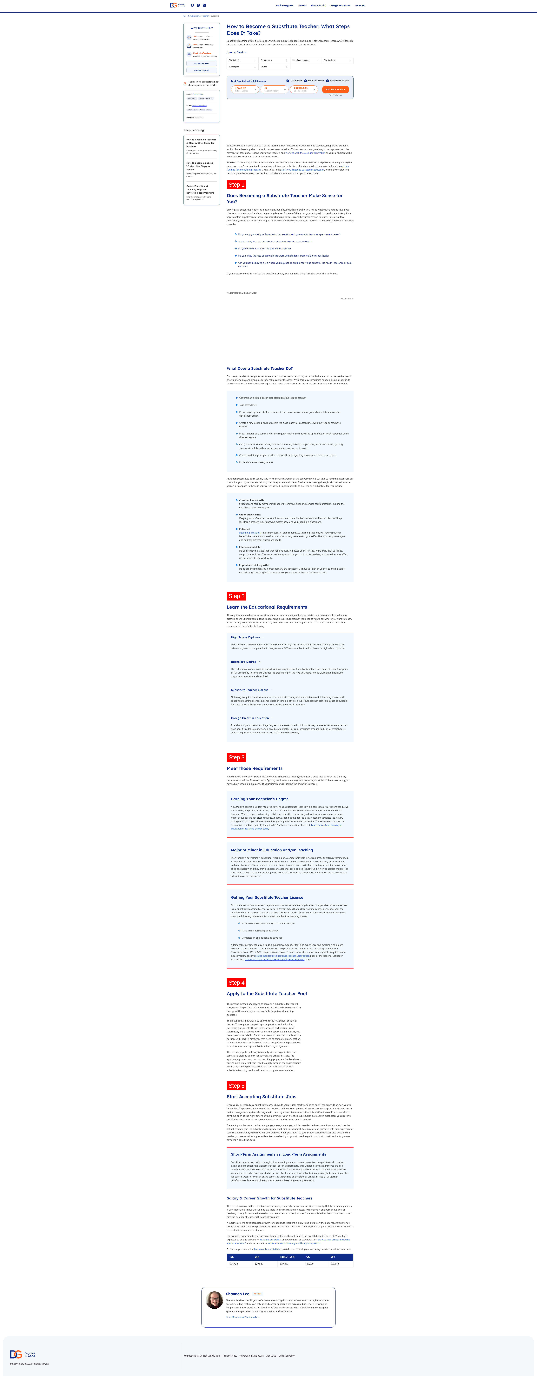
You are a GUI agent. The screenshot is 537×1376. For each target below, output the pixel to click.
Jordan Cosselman (199, 106)
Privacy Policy (230, 1356)
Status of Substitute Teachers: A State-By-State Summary (275, 959)
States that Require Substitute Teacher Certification (282, 956)
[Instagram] (198, 5)
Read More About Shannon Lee (242, 1317)
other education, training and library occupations (294, 1243)
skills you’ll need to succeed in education (303, 170)
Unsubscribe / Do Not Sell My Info (202, 1356)
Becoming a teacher (249, 533)
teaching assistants (270, 1240)
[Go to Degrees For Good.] (184, 16)
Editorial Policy (287, 1356)
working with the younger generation (305, 153)
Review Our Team (201, 63)
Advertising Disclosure (252, 1356)
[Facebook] (192, 5)
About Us (360, 5)
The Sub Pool (329, 60)
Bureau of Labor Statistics (267, 1249)
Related (264, 67)
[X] (204, 5)
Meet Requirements (300, 60)
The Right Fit (234, 60)
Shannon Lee (198, 94)
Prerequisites (266, 60)
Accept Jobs (234, 67)
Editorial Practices (201, 70)
